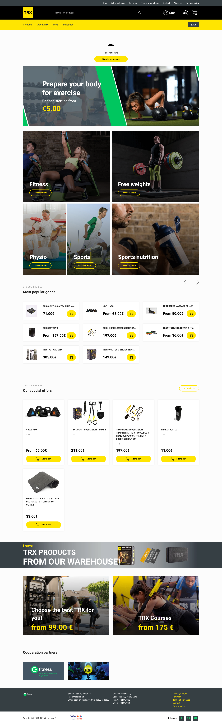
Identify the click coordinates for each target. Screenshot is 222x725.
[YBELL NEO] (43, 413)
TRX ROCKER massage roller (178, 306)
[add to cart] (71, 313)
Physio (38, 257)
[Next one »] (197, 282)
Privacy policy (192, 3)
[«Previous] (185, 282)
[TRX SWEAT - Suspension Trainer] (88, 413)
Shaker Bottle (169, 430)
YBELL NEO (108, 306)
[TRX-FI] (28, 13)
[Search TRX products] (139, 12)
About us (178, 3)
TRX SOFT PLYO (50, 328)
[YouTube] (195, 718)
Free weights (134, 184)
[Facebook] (181, 718)
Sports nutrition (138, 257)
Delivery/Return (118, 3)
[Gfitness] (43, 679)
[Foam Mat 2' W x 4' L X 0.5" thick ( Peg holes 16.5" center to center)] (43, 482)
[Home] (28, 695)
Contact (166, 3)
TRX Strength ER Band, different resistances (187, 328)
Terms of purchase (150, 3)
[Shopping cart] (194, 12)
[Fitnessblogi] (88, 679)
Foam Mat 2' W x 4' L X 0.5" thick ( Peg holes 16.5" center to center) (43, 501)
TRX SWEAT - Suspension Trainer (88, 430)
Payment (133, 3)
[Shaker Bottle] (178, 413)
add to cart (46, 459)
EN (185, 12)
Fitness (38, 184)
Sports (82, 257)
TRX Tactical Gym (52, 350)
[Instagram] (188, 718)
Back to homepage (111, 59)
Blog (105, 3)
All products (189, 388)
